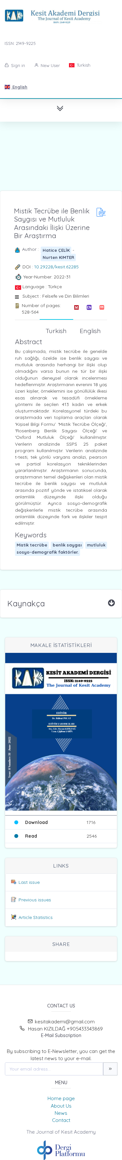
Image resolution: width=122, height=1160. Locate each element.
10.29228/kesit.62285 (56, 267)
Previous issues (35, 900)
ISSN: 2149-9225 (20, 43)
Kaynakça (26, 603)
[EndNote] (89, 309)
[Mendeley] (76, 309)
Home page (61, 1098)
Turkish (82, 65)
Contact (61, 1120)
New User (49, 65)
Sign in (17, 65)
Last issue (29, 882)
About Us (61, 1106)
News (61, 1113)
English (19, 86)
